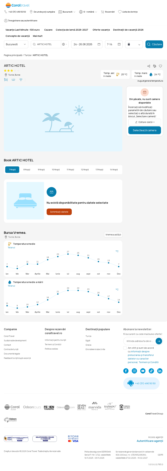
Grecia (88, 345)
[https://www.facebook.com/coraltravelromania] (126, 371)
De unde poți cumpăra (44, 11)
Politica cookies (51, 348)
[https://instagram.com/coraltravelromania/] (134, 371)
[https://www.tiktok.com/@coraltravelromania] (151, 371)
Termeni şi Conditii (149, 362)
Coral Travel (9, 336)
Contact (7, 345)
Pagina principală (13, 55)
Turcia (27, 55)
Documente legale (12, 353)
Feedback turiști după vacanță (17, 358)
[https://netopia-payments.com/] (73, 441)
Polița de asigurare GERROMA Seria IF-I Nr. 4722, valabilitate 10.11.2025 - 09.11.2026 (97, 454)
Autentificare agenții (150, 441)
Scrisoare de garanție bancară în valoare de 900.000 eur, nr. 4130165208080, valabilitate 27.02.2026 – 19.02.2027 (135, 454)
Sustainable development (15, 340)
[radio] (5, 70)
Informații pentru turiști (55, 340)
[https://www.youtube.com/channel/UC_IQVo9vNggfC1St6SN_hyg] (142, 371)
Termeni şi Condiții (53, 344)
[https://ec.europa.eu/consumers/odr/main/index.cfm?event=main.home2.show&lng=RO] (44, 441)
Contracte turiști (11, 349)
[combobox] (53, 44)
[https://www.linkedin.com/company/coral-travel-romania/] (159, 371)
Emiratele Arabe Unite (95, 349)
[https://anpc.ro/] (16, 441)
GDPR (160, 454)
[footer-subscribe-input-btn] (159, 341)
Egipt (88, 340)
